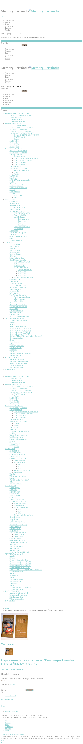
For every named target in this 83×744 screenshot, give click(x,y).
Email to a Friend (7, 699)
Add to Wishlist (10, 696)
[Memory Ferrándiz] (44, 11)
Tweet (3, 706)
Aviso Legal (20, 734)
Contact (7, 22)
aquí (2, 740)
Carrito (7, 30)
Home (7, 608)
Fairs (7, 24)
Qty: (2, 690)
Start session (9, 20)
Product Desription (11, 711)
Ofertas (3, 16)
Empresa (8, 28)
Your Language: (6, 34)
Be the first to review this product (12, 669)
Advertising (9, 26)
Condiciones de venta (8, 734)
